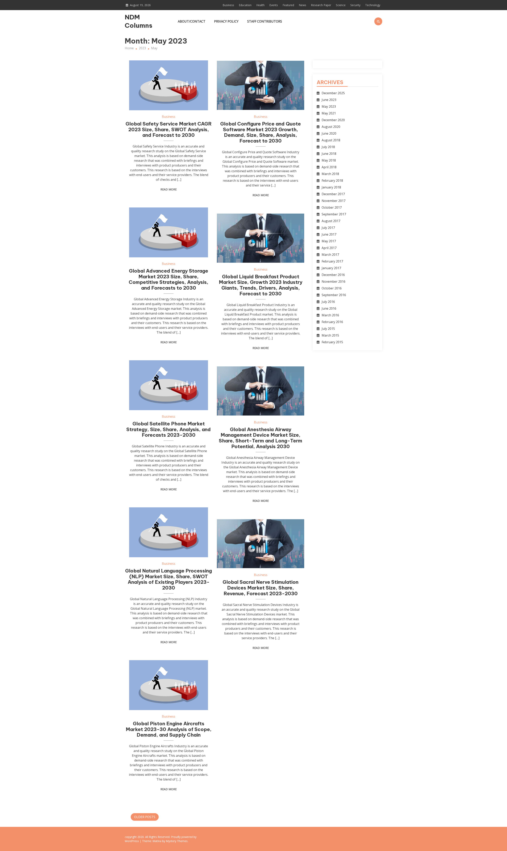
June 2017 (329, 234)
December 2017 (333, 194)
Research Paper (321, 5)
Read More (168, 189)
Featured (288, 5)
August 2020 (331, 127)
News (302, 5)
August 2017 (331, 221)
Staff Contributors (264, 21)
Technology (372, 5)
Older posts (144, 817)
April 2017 (329, 248)
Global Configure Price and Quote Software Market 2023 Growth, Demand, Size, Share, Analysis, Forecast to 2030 (260, 132)
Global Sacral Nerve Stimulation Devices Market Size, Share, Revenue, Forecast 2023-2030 (260, 587)
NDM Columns (138, 21)
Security (355, 5)
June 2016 (329, 308)
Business (228, 5)
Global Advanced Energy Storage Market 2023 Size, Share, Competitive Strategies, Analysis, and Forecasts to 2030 (168, 279)
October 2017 (332, 207)
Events (273, 5)
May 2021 (329, 113)
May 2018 (329, 160)
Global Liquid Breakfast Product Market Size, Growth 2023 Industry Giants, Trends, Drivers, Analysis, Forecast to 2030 (260, 285)
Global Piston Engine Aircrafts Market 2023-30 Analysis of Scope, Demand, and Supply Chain (169, 729)
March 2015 (330, 335)
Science (341, 5)
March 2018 (330, 174)
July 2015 (328, 328)
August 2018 (331, 140)
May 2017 (329, 241)
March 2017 (330, 254)
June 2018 (329, 153)
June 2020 (329, 133)
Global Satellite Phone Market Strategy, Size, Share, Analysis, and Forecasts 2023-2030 (168, 429)
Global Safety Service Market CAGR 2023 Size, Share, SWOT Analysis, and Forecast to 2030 (169, 129)
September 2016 (334, 295)
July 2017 (328, 227)
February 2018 (332, 180)
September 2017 (334, 214)
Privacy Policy (226, 21)
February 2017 (332, 261)
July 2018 (328, 147)
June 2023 (329, 100)
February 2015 (332, 342)
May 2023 (329, 106)
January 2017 (331, 268)
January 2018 (331, 187)
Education (245, 5)
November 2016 (333, 281)
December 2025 (333, 93)
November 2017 (333, 201)
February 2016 (332, 322)
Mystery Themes (177, 841)
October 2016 (332, 288)
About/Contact (191, 21)
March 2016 (330, 315)
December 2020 (333, 120)
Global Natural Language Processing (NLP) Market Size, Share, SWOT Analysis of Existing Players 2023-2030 (168, 579)
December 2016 (333, 275)
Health (260, 5)
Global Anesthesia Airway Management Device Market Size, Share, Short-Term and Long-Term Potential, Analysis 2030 (260, 437)
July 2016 (328, 302)
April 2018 (329, 167)
